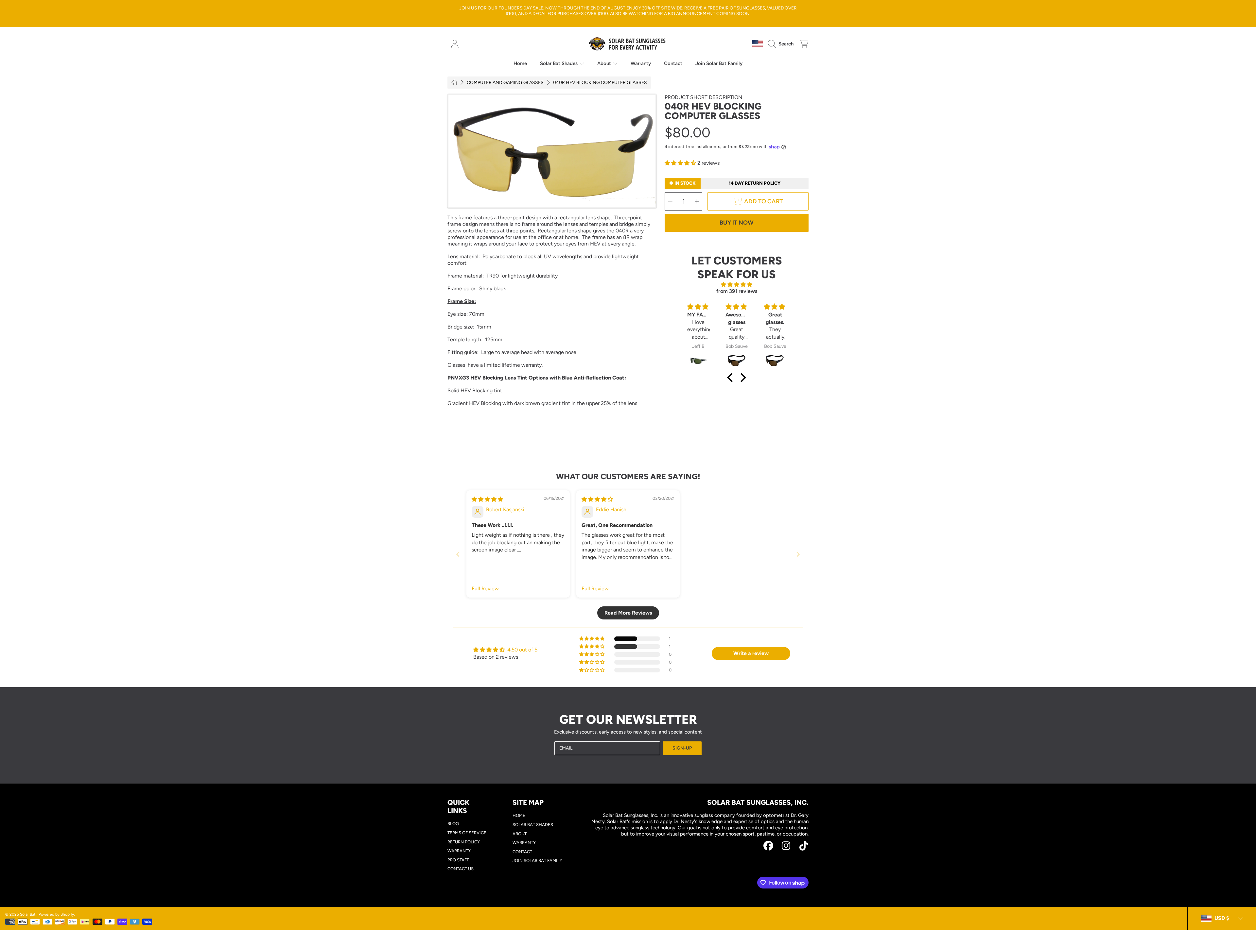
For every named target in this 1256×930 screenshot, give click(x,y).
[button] (782, 44)
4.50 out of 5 (522, 650)
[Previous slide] (458, 554)
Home (519, 815)
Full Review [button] (485, 588)
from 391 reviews (736, 291)
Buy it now (737, 222)
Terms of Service (466, 832)
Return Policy (463, 841)
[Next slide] (798, 554)
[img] (736, 284)
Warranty (459, 850)
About (604, 63)
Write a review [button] (751, 653)
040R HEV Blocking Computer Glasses (600, 82)
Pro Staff (458, 859)
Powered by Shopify (56, 914)
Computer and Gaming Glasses (505, 82)
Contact (522, 851)
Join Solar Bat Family (537, 860)
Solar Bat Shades (559, 63)
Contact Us (460, 868)
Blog (453, 823)
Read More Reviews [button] (628, 613)
